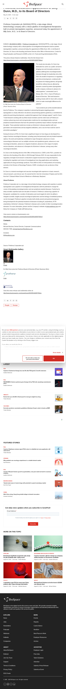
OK (54, 358)
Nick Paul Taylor (7, 485)
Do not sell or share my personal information (33, 358)
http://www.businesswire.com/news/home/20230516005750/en (22, 293)
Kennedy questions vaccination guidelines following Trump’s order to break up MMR (26, 408)
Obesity (5, 394)
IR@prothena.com (9, 235)
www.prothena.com (52, 206)
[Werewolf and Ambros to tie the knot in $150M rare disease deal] (48, 570)
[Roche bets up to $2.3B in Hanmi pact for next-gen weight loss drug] (59, 398)
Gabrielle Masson (22, 586)
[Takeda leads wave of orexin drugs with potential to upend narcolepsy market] (59, 484)
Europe (15, 305)
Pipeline (6, 553)
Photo (5, 265)
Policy (5, 580)
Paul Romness (6, 462)
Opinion (5, 458)
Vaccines (6, 406)
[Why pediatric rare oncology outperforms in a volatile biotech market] (59, 461)
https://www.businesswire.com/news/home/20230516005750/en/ (23, 60)
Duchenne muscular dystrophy (44, 553)
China (5, 492)
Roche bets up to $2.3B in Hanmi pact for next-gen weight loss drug (22, 396)
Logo (5, 278)
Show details (57, 352)
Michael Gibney (52, 586)
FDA (4, 368)
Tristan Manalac (7, 398)
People (7, 305)
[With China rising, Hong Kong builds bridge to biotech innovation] (59, 495)
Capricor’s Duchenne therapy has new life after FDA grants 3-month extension (24, 370)
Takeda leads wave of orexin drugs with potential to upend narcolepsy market (24, 483)
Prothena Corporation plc (30, 44)
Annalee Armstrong (7, 496)
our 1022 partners (12, 330)
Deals (36, 580)
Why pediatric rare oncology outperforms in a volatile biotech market (22, 460)
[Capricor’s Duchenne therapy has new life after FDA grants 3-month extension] (59, 372)
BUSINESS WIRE (15, 44)
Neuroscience (7, 481)
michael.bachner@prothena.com (23, 229)
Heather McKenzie (7, 372)
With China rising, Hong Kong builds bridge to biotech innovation (21, 494)
